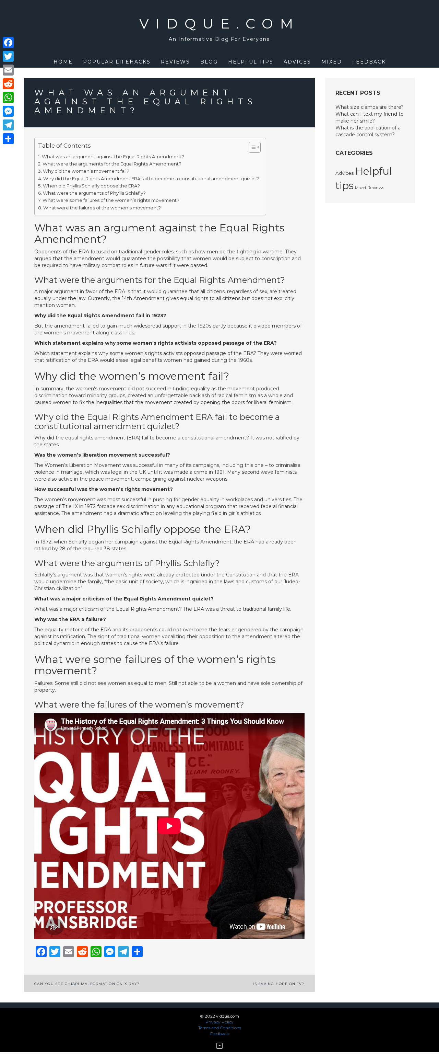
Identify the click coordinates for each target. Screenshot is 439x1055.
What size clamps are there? (369, 107)
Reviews (175, 62)
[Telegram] (8, 125)
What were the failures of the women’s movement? (102, 207)
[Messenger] (8, 111)
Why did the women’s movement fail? (86, 171)
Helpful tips (250, 62)
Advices (297, 62)
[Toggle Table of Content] (251, 147)
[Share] (8, 139)
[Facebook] (8, 42)
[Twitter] (8, 56)
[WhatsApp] (8, 97)
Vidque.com (219, 23)
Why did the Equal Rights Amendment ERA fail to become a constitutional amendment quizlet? (151, 178)
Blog (209, 62)
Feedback (369, 62)
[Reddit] (8, 84)
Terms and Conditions (219, 1027)
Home (63, 62)
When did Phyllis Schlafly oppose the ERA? (91, 185)
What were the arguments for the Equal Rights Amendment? (112, 164)
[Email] (8, 70)
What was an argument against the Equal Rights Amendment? (113, 156)
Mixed (331, 62)
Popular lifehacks (117, 62)
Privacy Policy (219, 1021)
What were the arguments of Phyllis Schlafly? (94, 193)
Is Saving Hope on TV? (278, 984)
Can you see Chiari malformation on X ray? (87, 984)
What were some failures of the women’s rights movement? (111, 200)
